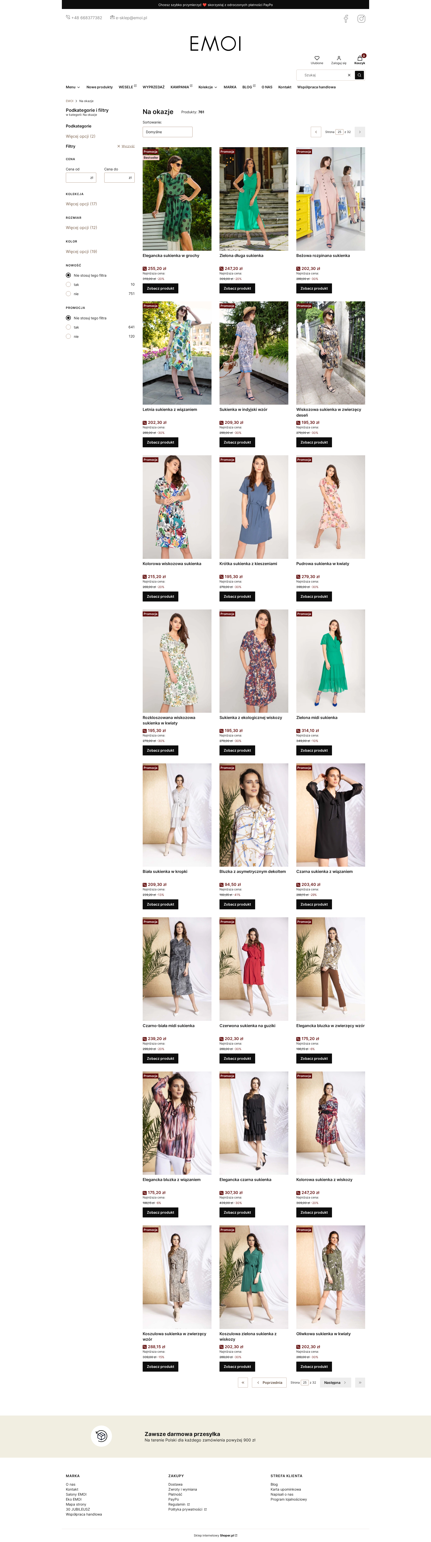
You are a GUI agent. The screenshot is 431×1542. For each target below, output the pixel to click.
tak (76, 284)
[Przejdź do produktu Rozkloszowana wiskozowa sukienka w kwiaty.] (177, 661)
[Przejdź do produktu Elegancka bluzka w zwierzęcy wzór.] (330, 969)
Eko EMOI (74, 1499)
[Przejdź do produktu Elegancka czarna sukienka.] (253, 1123)
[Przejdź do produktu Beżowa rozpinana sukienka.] (330, 198)
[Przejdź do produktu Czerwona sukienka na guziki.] (253, 969)
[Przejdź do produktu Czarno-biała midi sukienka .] (177, 969)
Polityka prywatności (185, 1509)
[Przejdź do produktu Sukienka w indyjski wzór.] (253, 353)
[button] (359, 75)
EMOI (69, 101)
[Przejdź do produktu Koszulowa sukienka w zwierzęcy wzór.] (177, 1277)
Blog (274, 1484)
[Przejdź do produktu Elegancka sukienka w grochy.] (177, 198)
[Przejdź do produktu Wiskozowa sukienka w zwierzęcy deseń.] (330, 353)
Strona (329, 132)
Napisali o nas (282, 1494)
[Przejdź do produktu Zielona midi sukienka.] (330, 661)
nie (76, 294)
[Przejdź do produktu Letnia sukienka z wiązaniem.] (177, 353)
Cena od (73, 169)
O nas (70, 1484)
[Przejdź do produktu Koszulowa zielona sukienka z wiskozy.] (253, 1277)
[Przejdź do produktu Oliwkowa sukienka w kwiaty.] (330, 1277)
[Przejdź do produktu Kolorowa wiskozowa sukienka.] (177, 507)
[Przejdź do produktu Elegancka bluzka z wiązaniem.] (177, 1123)
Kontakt (72, 1489)
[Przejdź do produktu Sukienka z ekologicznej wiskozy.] (253, 661)
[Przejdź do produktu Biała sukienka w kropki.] (177, 815)
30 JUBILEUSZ (78, 1509)
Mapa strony (76, 1504)
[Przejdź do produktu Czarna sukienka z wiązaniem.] (330, 815)
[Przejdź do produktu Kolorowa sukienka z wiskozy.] (330, 1123)
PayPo (173, 1499)
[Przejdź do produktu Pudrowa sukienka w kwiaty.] (330, 507)
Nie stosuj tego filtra (90, 275)
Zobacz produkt (160, 288)
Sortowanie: (152, 122)
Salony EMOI (76, 1494)
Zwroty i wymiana (182, 1489)
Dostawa (175, 1484)
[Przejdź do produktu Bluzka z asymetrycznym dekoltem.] (253, 815)
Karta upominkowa (286, 1489)
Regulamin (177, 1504)
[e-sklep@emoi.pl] (112, 17)
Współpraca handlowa (84, 1514)
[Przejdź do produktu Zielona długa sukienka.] (253, 198)
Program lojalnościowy (289, 1499)
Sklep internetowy (214, 1535)
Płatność (175, 1494)
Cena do (111, 169)
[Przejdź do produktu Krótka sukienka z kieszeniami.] (253, 507)
